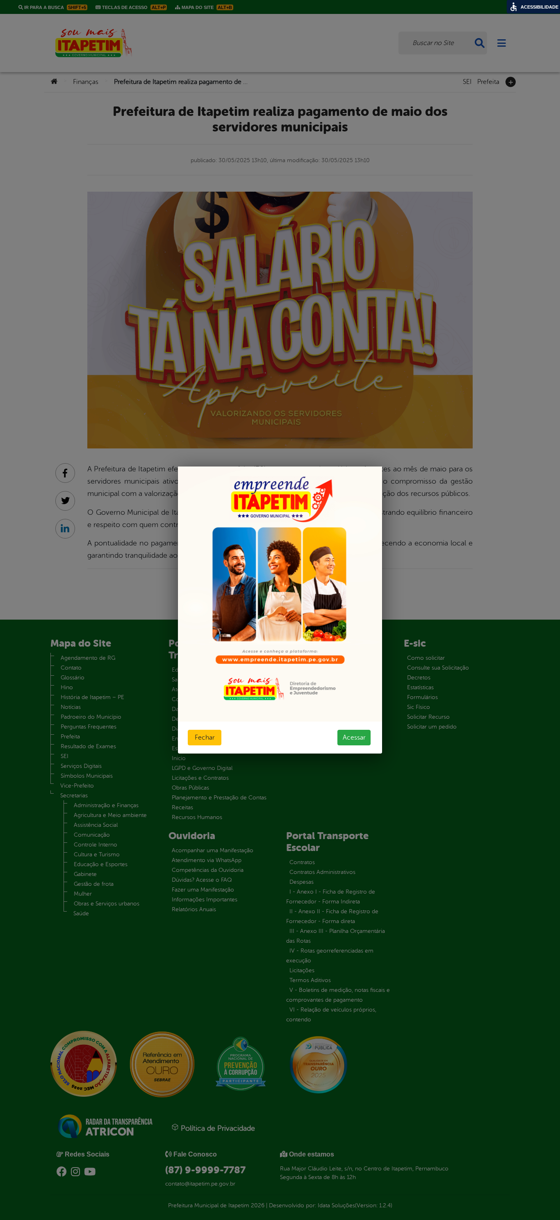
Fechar (204, 737)
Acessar (354, 737)
